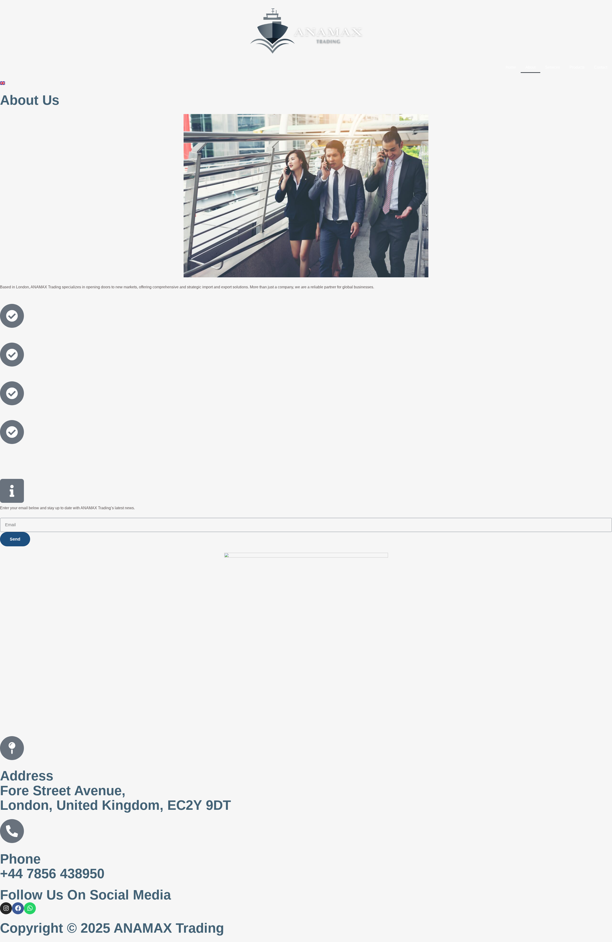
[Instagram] (6, 908)
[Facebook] (18, 908)
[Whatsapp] (30, 908)
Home (511, 67)
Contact (600, 67)
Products (577, 67)
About (530, 67)
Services (552, 67)
